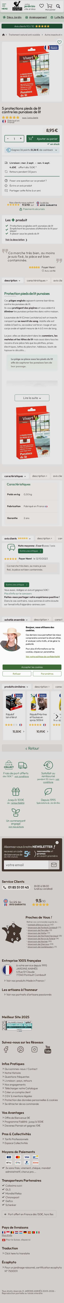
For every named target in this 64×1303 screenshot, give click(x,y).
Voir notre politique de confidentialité (43, 656)
